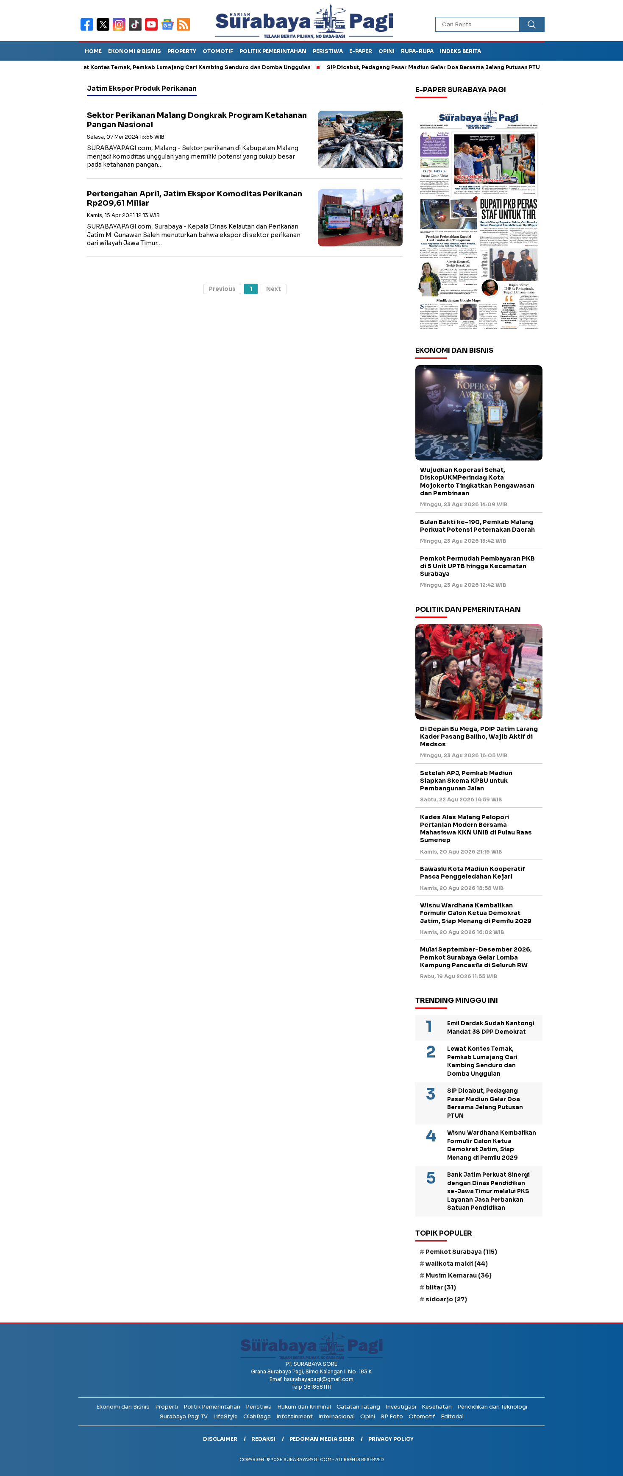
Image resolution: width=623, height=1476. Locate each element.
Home (93, 51)
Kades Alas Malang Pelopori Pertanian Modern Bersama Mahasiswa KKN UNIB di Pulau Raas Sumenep (476, 828)
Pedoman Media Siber (321, 1439)
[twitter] (105, 29)
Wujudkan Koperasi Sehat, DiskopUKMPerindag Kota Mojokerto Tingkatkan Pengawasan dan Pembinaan (477, 481)
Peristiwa (328, 51)
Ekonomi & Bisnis (134, 51)
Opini (386, 51)
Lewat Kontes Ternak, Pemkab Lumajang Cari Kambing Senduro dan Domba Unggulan (158, 67)
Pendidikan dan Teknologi (492, 1406)
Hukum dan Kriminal (304, 1406)
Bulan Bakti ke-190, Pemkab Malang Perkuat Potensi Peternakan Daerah (477, 525)
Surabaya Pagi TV (184, 1416)
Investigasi (401, 1406)
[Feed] (184, 29)
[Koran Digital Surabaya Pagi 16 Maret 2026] (478, 219)
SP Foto (392, 1416)
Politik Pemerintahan (272, 51)
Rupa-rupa (417, 51)
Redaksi (263, 1439)
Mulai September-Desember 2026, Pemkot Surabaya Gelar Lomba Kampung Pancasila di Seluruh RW (476, 957)
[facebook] (89, 29)
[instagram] (121, 29)
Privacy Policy (391, 1439)
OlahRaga (257, 1416)
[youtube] (153, 29)
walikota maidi (457, 1263)
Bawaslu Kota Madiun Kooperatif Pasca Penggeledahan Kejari (472, 872)
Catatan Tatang (358, 1406)
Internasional (336, 1416)
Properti (166, 1406)
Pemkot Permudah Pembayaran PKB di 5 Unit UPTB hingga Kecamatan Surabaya (477, 566)
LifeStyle (225, 1416)
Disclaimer (220, 1439)
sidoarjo (446, 1299)
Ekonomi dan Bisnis (123, 1406)
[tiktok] (137, 29)
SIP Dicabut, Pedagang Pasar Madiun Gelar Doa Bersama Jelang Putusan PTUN (403, 67)
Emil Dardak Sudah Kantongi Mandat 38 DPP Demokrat (490, 1027)
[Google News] (169, 29)
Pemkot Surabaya (461, 1252)
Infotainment (294, 1416)
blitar (441, 1287)
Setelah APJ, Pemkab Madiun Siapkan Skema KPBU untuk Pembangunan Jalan (466, 780)
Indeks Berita (460, 51)
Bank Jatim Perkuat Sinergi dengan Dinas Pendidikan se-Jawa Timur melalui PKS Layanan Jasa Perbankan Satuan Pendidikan (488, 1191)
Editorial (452, 1416)
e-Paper (360, 51)
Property (181, 51)
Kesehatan (437, 1406)
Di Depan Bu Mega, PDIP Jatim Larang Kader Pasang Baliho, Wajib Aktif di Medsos (479, 736)
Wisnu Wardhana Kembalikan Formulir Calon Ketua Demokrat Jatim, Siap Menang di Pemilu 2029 (475, 912)
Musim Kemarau (459, 1275)
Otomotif (218, 51)
